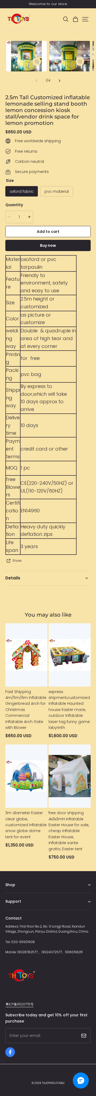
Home (10, 893)
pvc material (57, 191)
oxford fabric (22, 191)
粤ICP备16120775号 (20, 1004)
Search (11, 909)
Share (17, 560)
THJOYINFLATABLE (53, 1083)
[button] (65, 19)
